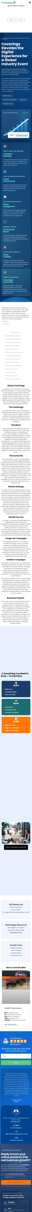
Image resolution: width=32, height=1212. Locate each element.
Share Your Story (16, 953)
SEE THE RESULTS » (11, 1025)
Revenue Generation (16, 907)
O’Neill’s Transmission (13, 1008)
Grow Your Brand (16, 950)
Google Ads (23, 99)
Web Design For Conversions (16, 927)
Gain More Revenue (16, 948)
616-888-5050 (15, 1122)
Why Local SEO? (16, 910)
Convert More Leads (16, 955)
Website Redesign (7, 95)
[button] (29, 2)
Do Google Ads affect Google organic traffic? (16, 912)
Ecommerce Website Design (16, 930)
